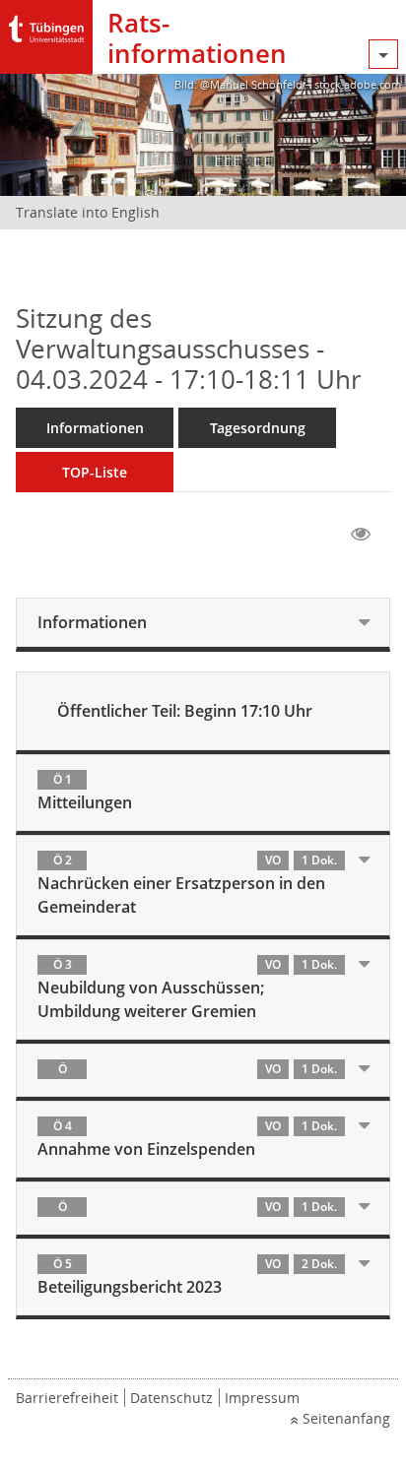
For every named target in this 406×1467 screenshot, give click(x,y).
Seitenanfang (346, 1418)
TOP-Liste (94, 472)
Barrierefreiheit (67, 1397)
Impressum (262, 1397)
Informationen (95, 427)
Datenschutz (171, 1397)
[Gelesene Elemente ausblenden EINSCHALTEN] (360, 534)
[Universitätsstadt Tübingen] (46, 24)
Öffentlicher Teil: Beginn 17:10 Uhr (184, 711)
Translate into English (88, 212)
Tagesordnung (257, 427)
